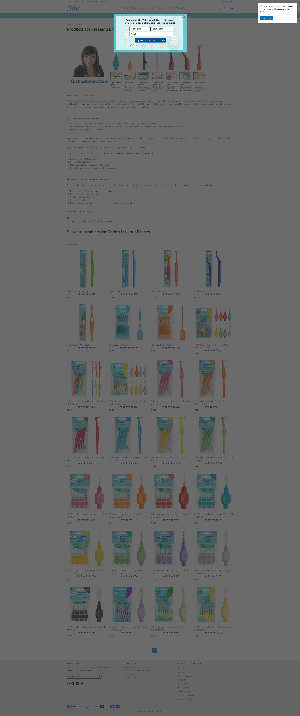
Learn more (266, 18)
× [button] (295, 4)
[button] (183, 16)
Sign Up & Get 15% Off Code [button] (150, 40)
